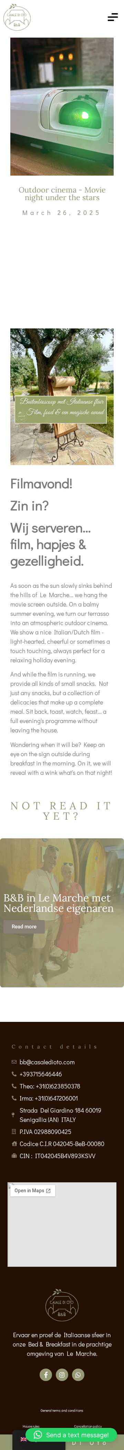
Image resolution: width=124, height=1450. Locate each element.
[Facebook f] (46, 1375)
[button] (71, 1435)
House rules (31, 1426)
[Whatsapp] (78, 1375)
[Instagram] (62, 1375)
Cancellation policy (88, 1426)
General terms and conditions (62, 1410)
